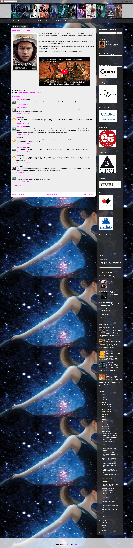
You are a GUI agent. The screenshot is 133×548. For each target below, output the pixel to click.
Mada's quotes (104, 259)
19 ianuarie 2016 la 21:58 (23, 163)
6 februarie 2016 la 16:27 (22, 172)
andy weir (19, 92)
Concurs (108, 339)
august (104, 414)
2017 (102, 399)
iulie (103, 416)
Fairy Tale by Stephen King (108, 277)
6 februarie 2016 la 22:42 (22, 182)
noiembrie (105, 406)
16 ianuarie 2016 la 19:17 (23, 144)
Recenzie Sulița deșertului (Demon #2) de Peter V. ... (109, 470)
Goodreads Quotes (117, 266)
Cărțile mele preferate (71, 21)
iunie (103, 419)
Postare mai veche (88, 194)
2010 (102, 532)
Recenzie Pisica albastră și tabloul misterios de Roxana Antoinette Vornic (114, 376)
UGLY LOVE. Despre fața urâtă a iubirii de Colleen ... (109, 459)
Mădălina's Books (32, 9)
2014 (102, 522)
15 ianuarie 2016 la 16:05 (23, 123)
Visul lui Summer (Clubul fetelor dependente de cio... (109, 465)
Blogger (75, 544)
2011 (102, 530)
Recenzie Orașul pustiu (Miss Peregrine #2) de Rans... (109, 448)
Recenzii (31, 21)
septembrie (105, 411)
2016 (102, 402)
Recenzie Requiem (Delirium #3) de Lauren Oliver (109, 492)
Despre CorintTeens (106, 310)
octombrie (105, 409)
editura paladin (27, 92)
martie (104, 426)
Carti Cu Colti (105, 314)
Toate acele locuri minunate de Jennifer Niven (110, 484)
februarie (105, 429)
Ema (17, 117)
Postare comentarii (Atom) (57, 200)
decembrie (105, 404)
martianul (33, 92)
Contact (58, 21)
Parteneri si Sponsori (44, 21)
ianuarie (104, 431)
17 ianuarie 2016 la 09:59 (23, 151)
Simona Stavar (20, 107)
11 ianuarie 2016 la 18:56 (22, 104)
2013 (102, 525)
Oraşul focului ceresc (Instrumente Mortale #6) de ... (110, 454)
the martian (40, 92)
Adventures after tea (107, 302)
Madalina (110, 42)
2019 (102, 394)
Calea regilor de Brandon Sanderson (109, 496)
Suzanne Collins (114, 264)
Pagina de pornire (18, 21)
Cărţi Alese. (104, 280)
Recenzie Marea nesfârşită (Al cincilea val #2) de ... (109, 434)
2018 (102, 397)
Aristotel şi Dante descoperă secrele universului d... (108, 480)
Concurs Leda (110, 327)
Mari (17, 166)
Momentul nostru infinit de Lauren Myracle (109, 438)
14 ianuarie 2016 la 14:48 (23, 113)
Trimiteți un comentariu (21, 185)
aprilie (104, 424)
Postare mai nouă (18, 194)
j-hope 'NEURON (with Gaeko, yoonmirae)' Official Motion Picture (113, 294)
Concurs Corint (110, 362)
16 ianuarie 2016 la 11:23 (22, 134)
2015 (102, 520)
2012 (102, 527)
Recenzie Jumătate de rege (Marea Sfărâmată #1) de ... (110, 511)
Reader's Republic (106, 309)
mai (103, 421)
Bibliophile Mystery (107, 291)
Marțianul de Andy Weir (108, 488)
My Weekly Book (106, 275)
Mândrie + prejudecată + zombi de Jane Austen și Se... (109, 443)
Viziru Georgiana (21, 99)
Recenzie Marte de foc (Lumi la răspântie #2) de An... (110, 505)
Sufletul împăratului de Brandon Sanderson (108, 500)
